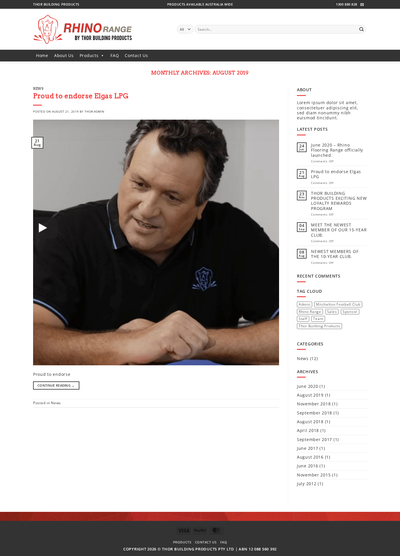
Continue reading (56, 385)
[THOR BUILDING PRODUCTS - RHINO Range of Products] (100, 29)
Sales (332, 311)
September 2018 (314, 413)
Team (318, 318)
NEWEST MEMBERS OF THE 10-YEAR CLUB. (334, 254)
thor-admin (95, 111)
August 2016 (310, 457)
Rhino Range (310, 311)
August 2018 (310, 421)
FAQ (114, 55)
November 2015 (314, 475)
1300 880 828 (346, 4)
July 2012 (306, 483)
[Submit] (361, 29)
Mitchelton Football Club (338, 304)
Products (89, 55)
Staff (303, 318)
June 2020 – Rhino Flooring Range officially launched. (337, 150)
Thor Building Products (319, 326)
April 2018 (308, 430)
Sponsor (350, 311)
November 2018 (314, 404)
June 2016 (307, 466)
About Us (64, 55)
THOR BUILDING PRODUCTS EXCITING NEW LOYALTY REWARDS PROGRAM (339, 201)
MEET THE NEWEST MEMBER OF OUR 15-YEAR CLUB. (339, 229)
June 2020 (307, 386)
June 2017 (307, 448)
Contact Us (136, 55)
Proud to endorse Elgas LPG (81, 96)
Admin (304, 304)
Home (42, 55)
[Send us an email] (362, 4)
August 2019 (310, 395)
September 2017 (314, 439)
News (38, 88)
